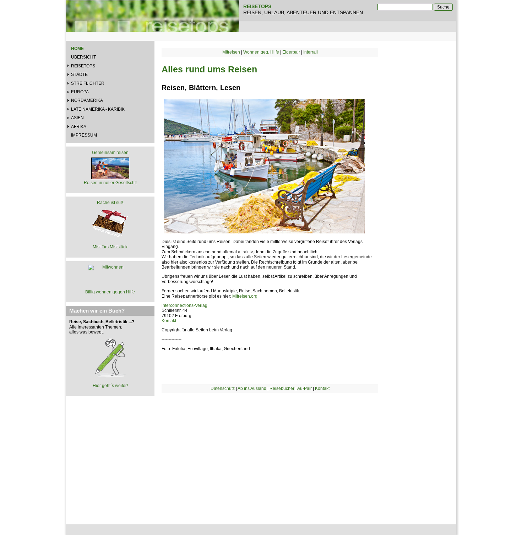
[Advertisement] (270, 453)
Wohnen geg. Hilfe (261, 52)
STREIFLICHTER (87, 83)
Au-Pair (304, 388)
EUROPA (80, 91)
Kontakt (169, 320)
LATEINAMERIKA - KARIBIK (98, 109)
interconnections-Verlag (184, 305)
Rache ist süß (110, 202)
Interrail (310, 52)
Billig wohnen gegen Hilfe (110, 291)
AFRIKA (78, 126)
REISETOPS (83, 66)
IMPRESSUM (84, 135)
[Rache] (110, 222)
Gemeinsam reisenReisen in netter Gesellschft (110, 167)
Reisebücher (282, 388)
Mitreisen (231, 52)
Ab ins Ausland (252, 388)
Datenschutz (223, 388)
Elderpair (291, 52)
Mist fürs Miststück (110, 246)
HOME (77, 48)
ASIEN (77, 117)
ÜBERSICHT (83, 57)
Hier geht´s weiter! (110, 385)
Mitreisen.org (244, 296)
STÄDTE (79, 74)
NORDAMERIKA (87, 100)
